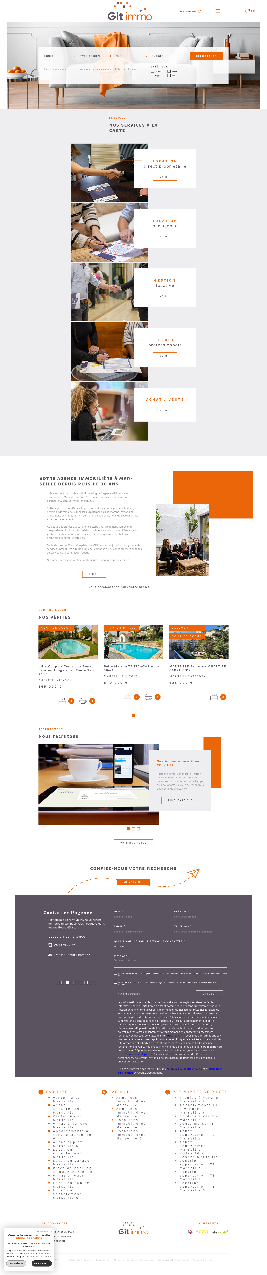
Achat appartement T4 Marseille (197, 1146)
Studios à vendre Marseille (199, 1118)
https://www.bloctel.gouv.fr (135, 1054)
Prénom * (181, 911)
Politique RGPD (199, 1260)
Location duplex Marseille (71, 1185)
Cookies (211, 1260)
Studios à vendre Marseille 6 (199, 1099)
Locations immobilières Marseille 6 (131, 1134)
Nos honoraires (164, 1260)
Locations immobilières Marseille (131, 1123)
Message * (122, 956)
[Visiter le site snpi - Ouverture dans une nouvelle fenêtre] (190, 1232)
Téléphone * (184, 926)
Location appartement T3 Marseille (197, 1175)
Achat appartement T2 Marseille (197, 1134)
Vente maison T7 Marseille (198, 1125)
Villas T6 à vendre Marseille (199, 1155)
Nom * (119, 911)
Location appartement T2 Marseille (197, 1164)
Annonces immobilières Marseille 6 (131, 1112)
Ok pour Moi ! (41, 1263)
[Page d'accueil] (130, 11)
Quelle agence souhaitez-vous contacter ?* (150, 941)
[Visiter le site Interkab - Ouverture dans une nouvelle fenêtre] (220, 1231)
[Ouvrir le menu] (218, 11)
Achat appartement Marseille (67, 1108)
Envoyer (210, 994)
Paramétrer (16, 1263)
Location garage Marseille (71, 1162)
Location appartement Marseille (67, 1153)
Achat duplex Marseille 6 (68, 1144)
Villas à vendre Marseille (70, 1125)
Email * (119, 926)
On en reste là (42, 1231)
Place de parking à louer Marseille (73, 1170)
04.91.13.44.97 (64, 945)
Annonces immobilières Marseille (131, 1101)
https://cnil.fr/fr (175, 1035)
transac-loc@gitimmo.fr (72, 955)
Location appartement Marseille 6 (67, 1194)
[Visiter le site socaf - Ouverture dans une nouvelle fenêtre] (201, 1232)
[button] (133, 715)
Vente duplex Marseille (67, 1118)
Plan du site (131, 1260)
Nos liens (186, 1260)
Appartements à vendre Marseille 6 (72, 1134)
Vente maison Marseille (68, 1099)
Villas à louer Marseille (69, 1177)
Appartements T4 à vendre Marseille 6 (199, 1108)
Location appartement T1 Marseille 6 (197, 1186)
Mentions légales (147, 1260)
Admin (177, 1260)
